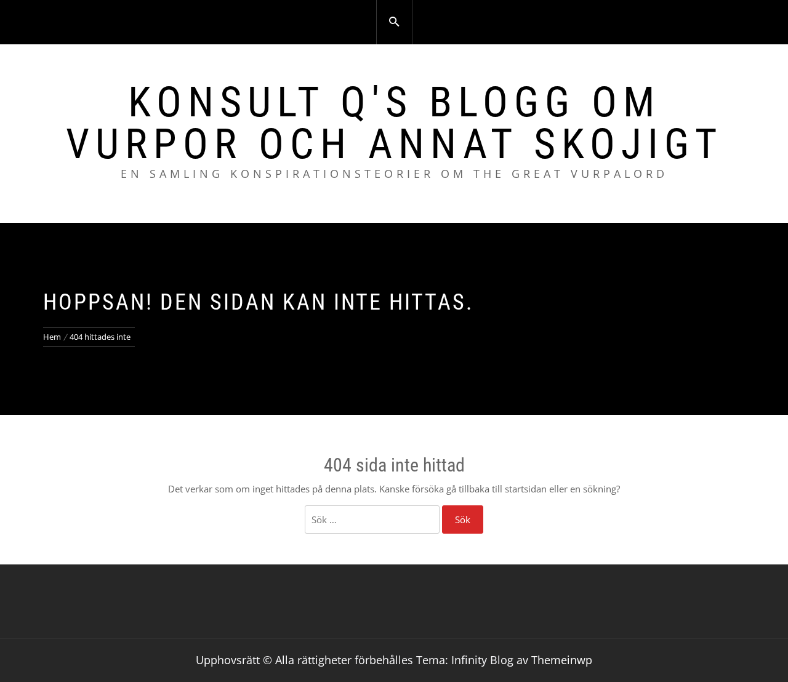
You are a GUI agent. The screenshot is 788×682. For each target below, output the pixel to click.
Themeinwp (561, 659)
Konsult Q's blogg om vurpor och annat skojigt (394, 123)
